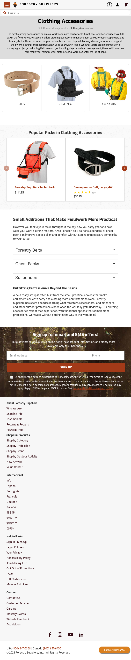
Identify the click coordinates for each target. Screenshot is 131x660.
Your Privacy (14, 552)
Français (11, 496)
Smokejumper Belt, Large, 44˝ (93, 187)
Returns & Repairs (17, 424)
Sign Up (66, 367)
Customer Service (17, 603)
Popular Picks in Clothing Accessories (65, 133)
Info (8, 480)
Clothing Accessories (65, 21)
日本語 (10, 512)
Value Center (14, 467)
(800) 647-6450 (52, 648)
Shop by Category (17, 440)
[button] (6, 168)
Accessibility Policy (18, 558)
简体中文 (11, 518)
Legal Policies (15, 547)
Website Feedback (18, 619)
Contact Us (13, 598)
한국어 (10, 528)
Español (11, 486)
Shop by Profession (18, 446)
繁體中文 (11, 523)
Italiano (11, 507)
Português (12, 491)
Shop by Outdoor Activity (21, 456)
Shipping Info (14, 414)
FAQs (9, 574)
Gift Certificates (16, 579)
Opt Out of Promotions (20, 568)
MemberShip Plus (17, 584)
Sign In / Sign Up (16, 542)
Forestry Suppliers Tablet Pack (35, 187)
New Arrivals (14, 462)
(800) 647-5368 (21, 648)
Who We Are (14, 408)
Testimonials (14, 419)
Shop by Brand (15, 451)
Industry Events (16, 614)
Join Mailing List (16, 563)
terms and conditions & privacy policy (93, 388)
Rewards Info (14, 430)
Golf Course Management (52, 28)
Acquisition (13, 624)
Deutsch (11, 502)
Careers (11, 608)
